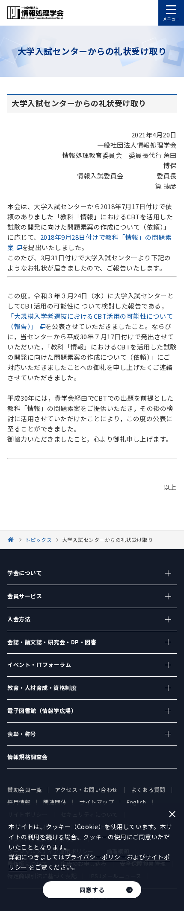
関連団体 (54, 802)
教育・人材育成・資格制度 (42, 688)
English (136, 802)
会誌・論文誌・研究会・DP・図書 (51, 642)
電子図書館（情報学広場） (42, 711)
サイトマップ (96, 802)
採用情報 (18, 802)
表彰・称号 (21, 734)
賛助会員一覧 (24, 790)
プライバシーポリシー (96, 857)
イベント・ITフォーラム (39, 665)
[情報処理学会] (12, 539)
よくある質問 (148, 790)
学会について (24, 573)
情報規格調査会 (27, 757)
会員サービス (24, 596)
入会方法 (18, 619)
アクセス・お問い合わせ (86, 790)
